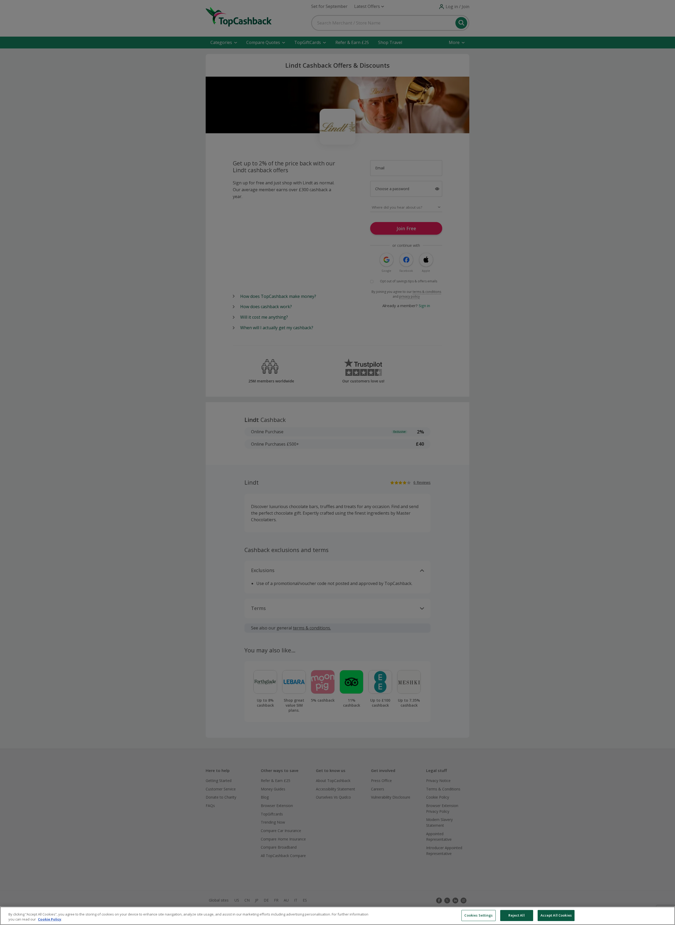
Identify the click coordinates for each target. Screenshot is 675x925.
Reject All (516, 915)
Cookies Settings (478, 915)
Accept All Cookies (556, 915)
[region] (337, 916)
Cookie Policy (49, 919)
